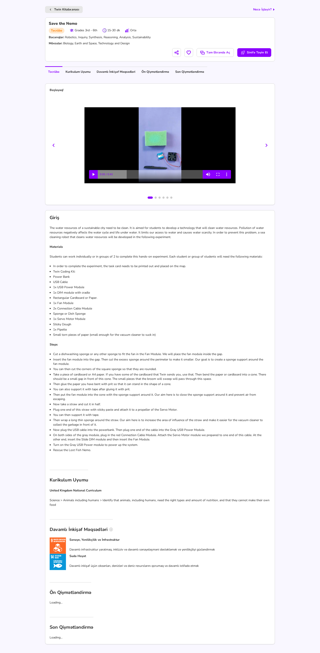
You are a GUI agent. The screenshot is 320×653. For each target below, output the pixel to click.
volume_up (208, 174)
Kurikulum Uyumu (78, 72)
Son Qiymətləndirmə (189, 72)
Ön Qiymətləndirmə (155, 72)
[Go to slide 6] (171, 198)
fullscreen (218, 174)
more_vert (226, 174)
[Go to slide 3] (159, 198)
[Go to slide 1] (150, 198)
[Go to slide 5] (167, 198)
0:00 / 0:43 (106, 174)
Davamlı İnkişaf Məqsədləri (116, 72)
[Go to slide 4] (163, 198)
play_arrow (93, 174)
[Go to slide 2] (156, 198)
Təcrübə (53, 72)
